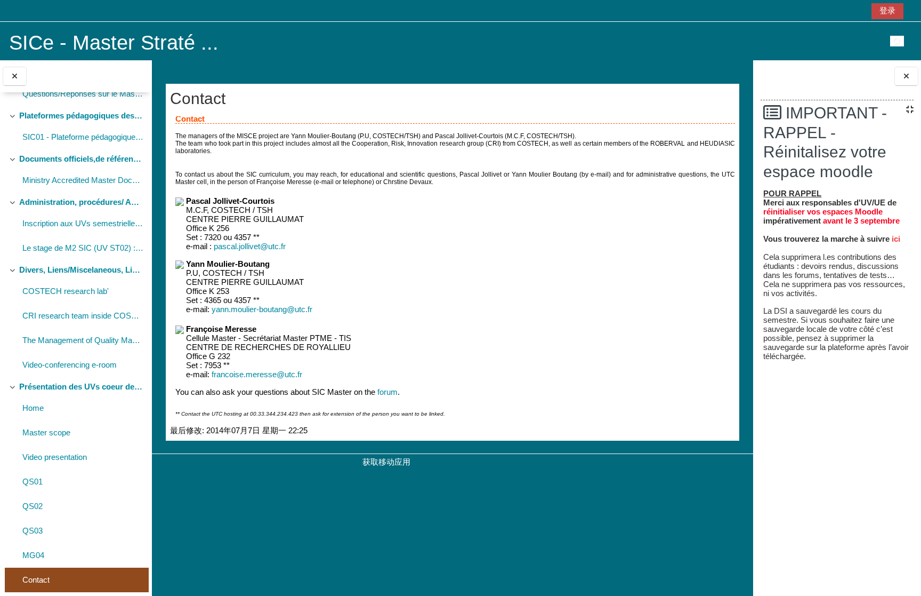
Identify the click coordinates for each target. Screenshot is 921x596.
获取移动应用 (386, 461)
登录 (887, 10)
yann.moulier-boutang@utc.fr (262, 309)
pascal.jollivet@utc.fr (250, 246)
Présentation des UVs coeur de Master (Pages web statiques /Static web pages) (81, 386)
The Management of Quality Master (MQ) (82, 340)
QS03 (32, 530)
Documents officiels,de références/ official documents (81, 158)
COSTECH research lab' (65, 291)
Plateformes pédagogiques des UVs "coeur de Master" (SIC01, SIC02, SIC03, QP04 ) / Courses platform (81, 115)
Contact (36, 579)
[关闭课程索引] (15, 76)
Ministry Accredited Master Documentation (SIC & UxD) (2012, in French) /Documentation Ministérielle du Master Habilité (82, 180)
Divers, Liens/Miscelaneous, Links (81, 269)
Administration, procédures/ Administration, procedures (81, 201)
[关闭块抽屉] (906, 76)
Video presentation (54, 457)
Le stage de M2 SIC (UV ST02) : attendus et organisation (82, 247)
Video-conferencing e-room (69, 364)
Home (33, 407)
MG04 (33, 555)
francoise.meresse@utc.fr (257, 374)
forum (387, 391)
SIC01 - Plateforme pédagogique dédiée (82, 136)
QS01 (32, 481)
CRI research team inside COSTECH (82, 315)
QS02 (32, 506)
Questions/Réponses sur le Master (82, 93)
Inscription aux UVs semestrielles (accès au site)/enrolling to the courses (82, 223)
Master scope (46, 432)
